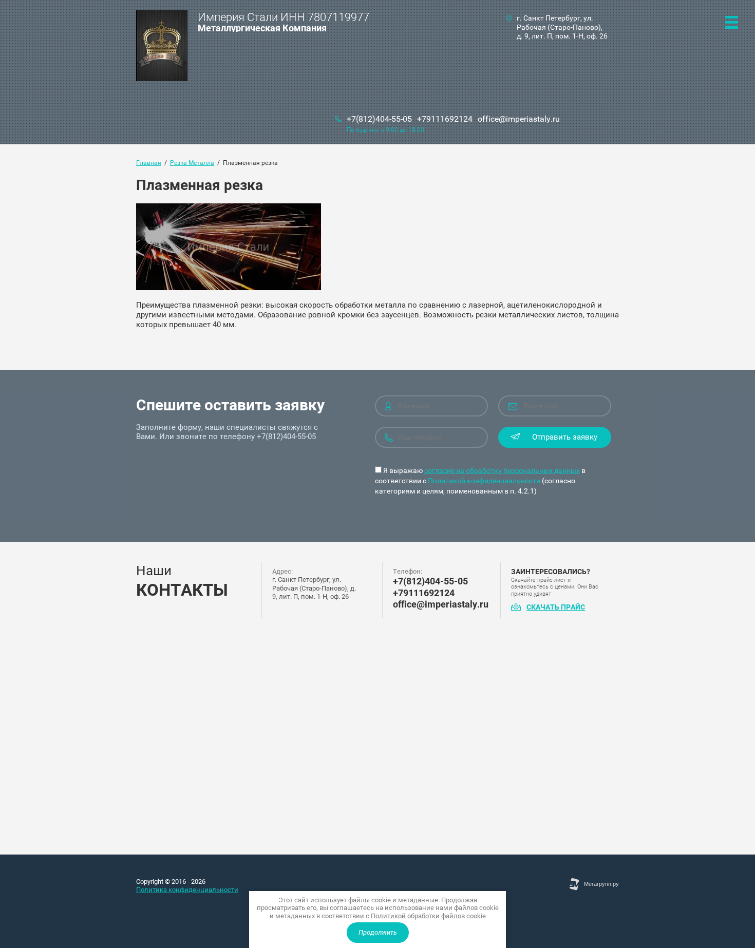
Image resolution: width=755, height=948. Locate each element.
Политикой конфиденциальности (484, 481)
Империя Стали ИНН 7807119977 (283, 17)
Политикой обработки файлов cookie (428, 916)
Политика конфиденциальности (187, 890)
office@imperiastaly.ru (519, 119)
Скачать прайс (555, 607)
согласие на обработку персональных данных (502, 470)
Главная (148, 162)
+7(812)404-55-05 (379, 119)
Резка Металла (192, 162)
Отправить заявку (564, 437)
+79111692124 (445, 119)
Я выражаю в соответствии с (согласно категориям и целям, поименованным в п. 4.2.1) (480, 480)
